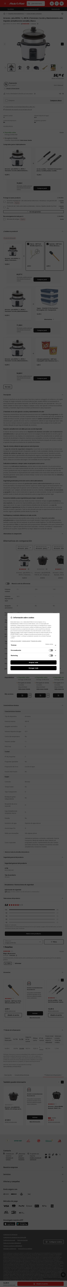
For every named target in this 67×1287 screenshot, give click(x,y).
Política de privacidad (15, 641)
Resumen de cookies (36, 641)
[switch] (51, 650)
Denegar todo (33, 668)
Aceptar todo (33, 662)
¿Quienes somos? (26, 641)
